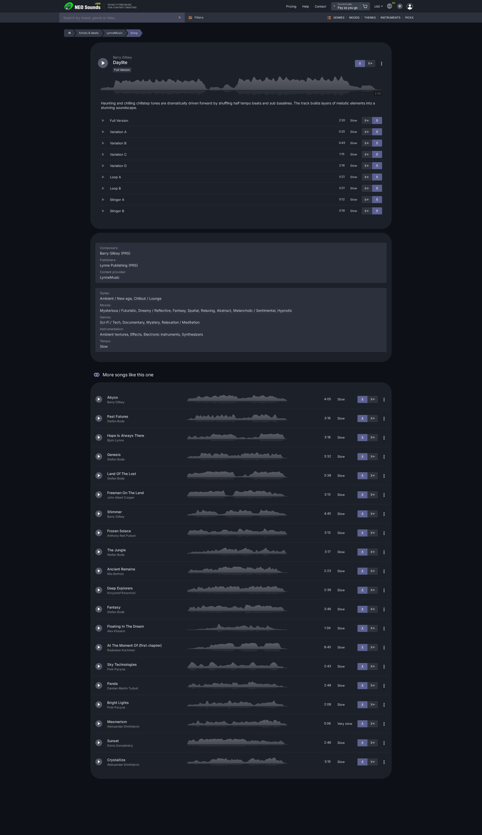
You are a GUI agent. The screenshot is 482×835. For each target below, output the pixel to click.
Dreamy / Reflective (154, 310)
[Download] (377, 120)
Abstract (224, 310)
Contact (320, 6)
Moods (354, 17)
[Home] (68, 33)
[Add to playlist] (367, 120)
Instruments (390, 17)
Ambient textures (114, 334)
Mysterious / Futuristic (118, 310)
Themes (370, 17)
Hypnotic (284, 310)
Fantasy (179, 310)
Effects (136, 334)
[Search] (180, 18)
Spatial (193, 310)
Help (305, 6)
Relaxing (208, 310)
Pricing (291, 6)
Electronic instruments (162, 334)
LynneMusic (109, 277)
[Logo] (83, 6)
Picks (409, 17)
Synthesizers (192, 334)
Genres (338, 17)
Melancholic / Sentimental (254, 310)
